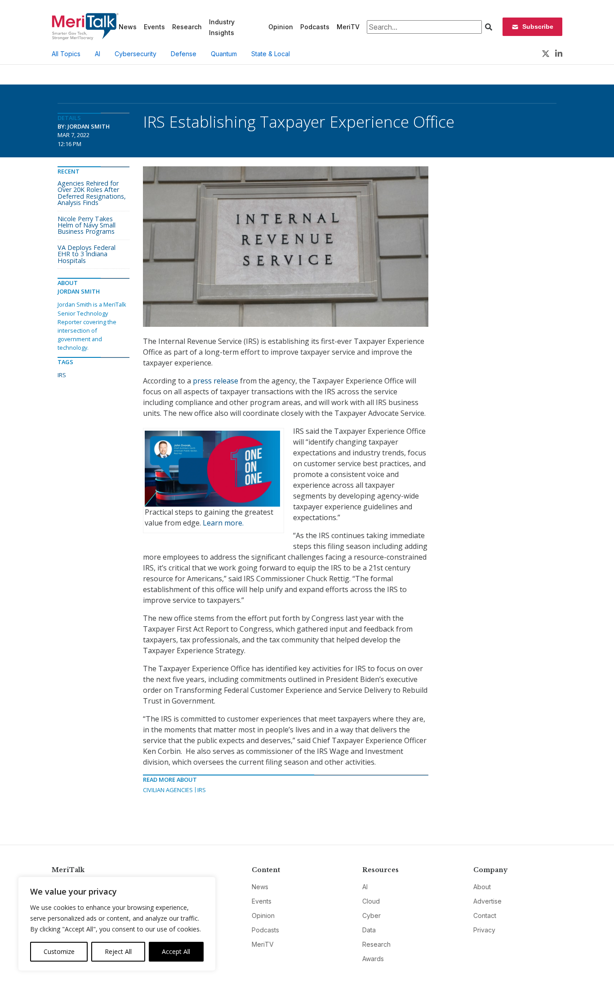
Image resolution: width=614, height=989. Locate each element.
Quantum (224, 54)
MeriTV (348, 27)
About (482, 887)
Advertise (487, 901)
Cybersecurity (135, 54)
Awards (373, 958)
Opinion (280, 27)
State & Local (270, 54)
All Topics (66, 54)
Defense (183, 54)
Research (187, 27)
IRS (201, 790)
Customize (59, 951)
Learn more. (223, 523)
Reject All (118, 951)
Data (369, 930)
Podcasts (314, 27)
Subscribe (537, 26)
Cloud (371, 901)
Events (154, 27)
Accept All (176, 951)
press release (215, 381)
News (128, 27)
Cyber (371, 915)
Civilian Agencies (168, 790)
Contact (484, 915)
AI (97, 54)
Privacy (484, 930)
